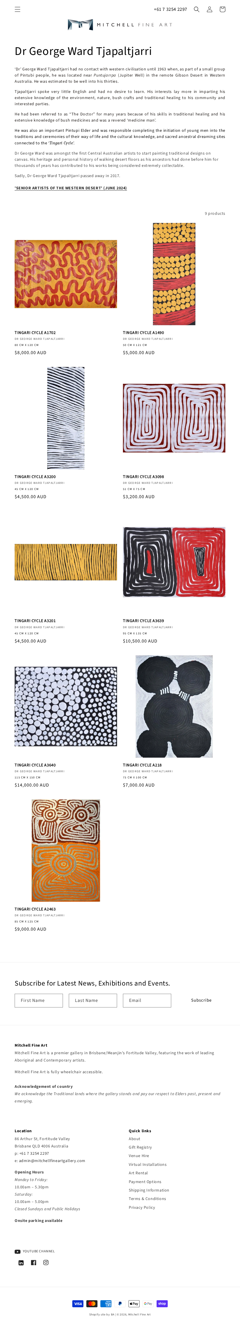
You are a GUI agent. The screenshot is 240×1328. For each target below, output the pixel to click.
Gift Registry (140, 1147)
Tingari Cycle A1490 (143, 332)
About (134, 1139)
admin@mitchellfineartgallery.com (52, 1161)
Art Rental (138, 1173)
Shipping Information (149, 1190)
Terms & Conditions (147, 1199)
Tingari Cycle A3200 (35, 476)
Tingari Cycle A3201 (35, 621)
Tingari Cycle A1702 (35, 332)
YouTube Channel (38, 1251)
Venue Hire (139, 1156)
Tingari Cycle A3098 (143, 476)
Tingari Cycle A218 (142, 765)
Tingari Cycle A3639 (143, 621)
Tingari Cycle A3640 (35, 765)
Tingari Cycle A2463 (35, 909)
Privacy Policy (142, 1208)
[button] (17, 9)
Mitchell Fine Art (139, 1315)
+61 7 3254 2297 (170, 9)
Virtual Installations (148, 1165)
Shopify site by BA (101, 1315)
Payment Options (145, 1182)
